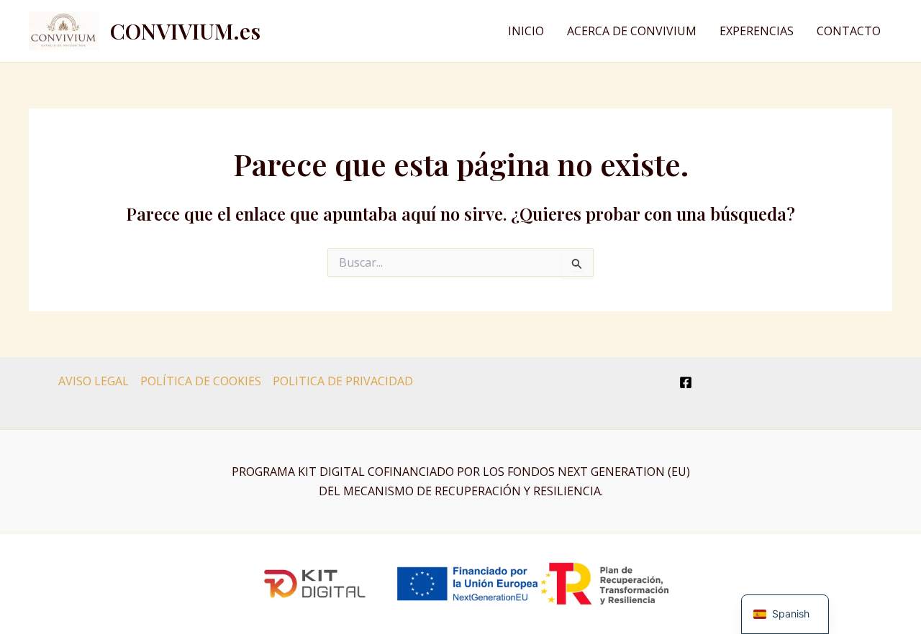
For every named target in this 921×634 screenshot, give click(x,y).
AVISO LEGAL (93, 381)
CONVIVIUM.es (185, 31)
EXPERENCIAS (757, 31)
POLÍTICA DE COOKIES (200, 381)
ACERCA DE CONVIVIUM (632, 31)
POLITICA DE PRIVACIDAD (343, 381)
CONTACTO (849, 31)
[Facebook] (685, 382)
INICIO (526, 31)
